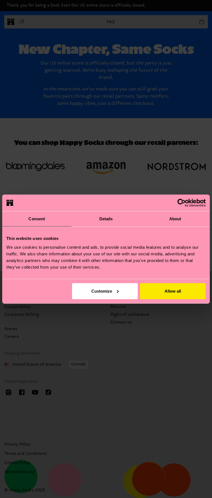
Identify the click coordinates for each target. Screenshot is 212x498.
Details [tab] (106, 218)
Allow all (173, 290)
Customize (101, 290)
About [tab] (175, 218)
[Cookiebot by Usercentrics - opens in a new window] (181, 203)
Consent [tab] (36, 218)
